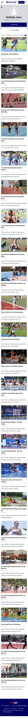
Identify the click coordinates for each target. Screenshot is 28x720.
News (23, 35)
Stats (3, 35)
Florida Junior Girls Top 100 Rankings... (11, 624)
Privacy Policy (13, 708)
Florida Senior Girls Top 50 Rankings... (11, 339)
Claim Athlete (14, 24)
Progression (8, 35)
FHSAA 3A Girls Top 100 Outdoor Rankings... (12, 312)
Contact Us (6, 708)
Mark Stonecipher (22, 705)
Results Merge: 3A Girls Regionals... (10, 54)
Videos (16, 35)
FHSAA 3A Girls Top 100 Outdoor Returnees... (12, 366)
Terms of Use (21, 708)
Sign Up (21, 2)
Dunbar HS (7, 19)
